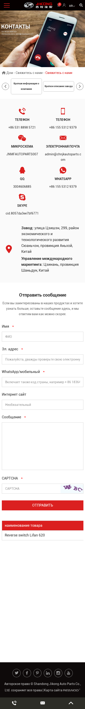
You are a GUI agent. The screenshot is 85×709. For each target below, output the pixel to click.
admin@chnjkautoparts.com (63, 156)
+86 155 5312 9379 (63, 186)
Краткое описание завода (59, 86)
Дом (9, 73)
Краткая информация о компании (26, 86)
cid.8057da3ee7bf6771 (22, 213)
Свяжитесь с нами (29, 73)
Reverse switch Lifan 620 (25, 535)
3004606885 (22, 186)
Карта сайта (53, 690)
